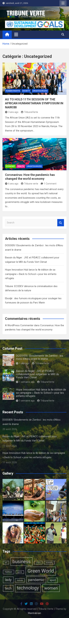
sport (53, 580)
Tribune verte (31, 183)
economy (49, 562)
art (6, 562)
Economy (10, 166)
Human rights (13, 91)
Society (26, 91)
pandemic (36, 580)
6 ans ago (13, 183)
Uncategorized (40, 91)
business (21, 561)
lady (8, 580)
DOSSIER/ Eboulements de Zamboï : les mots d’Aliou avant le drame (39, 357)
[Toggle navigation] (16, 34)
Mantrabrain (34, 613)
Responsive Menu (62, 3)
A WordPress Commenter (19, 325)
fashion (8, 572)
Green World (40, 571)
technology (28, 588)
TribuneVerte (31, 112)
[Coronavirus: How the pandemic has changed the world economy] (34, 154)
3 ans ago (13, 112)
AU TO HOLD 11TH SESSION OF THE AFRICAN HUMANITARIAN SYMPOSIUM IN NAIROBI (34, 103)
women (51, 588)
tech (8, 588)
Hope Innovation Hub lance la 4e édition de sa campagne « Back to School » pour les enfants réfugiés (30, 274)
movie (20, 580)
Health (20, 166)
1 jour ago (24, 363)
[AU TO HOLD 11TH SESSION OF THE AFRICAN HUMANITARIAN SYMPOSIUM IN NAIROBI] (34, 79)
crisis (38, 562)
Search (60, 222)
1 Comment (50, 183)
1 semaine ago (27, 382)
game (20, 572)
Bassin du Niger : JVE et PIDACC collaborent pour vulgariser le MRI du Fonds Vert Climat (37, 374)
